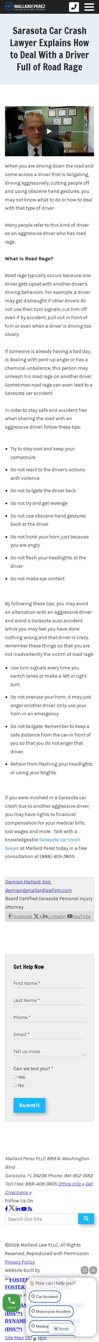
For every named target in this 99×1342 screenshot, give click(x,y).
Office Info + (71, 1184)
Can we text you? (33, 1069)
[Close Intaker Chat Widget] (93, 1270)
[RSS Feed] (30, 1209)
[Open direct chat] (85, 1270)
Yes (21, 1077)
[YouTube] (24, 1209)
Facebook (21, 916)
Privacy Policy (20, 1262)
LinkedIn (56, 916)
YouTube (82, 916)
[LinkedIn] (18, 1209)
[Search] (86, 1218)
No (20, 1085)
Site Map (14, 1338)
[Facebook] (7, 1209)
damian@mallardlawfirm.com (38, 890)
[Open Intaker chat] (35, 1338)
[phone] (74, 7)
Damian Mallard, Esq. (28, 882)
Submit (29, 1105)
